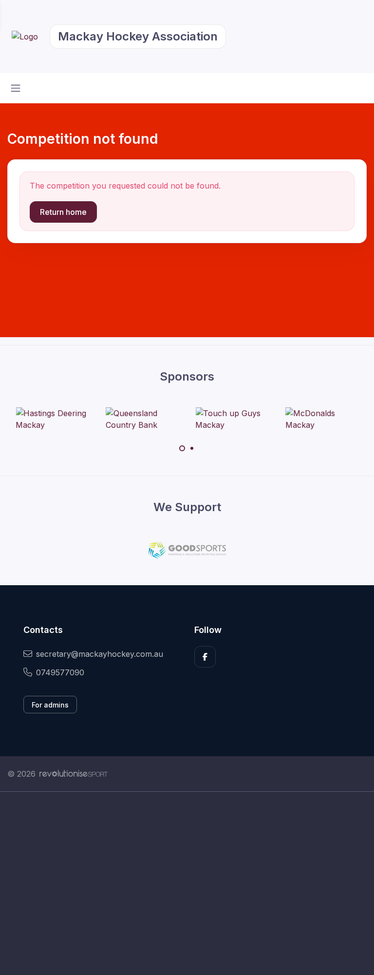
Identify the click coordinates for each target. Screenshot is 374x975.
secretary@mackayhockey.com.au (99, 654)
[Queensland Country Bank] (142, 419)
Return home (63, 212)
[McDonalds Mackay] (321, 419)
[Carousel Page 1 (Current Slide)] (182, 448)
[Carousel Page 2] (192, 448)
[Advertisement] (187, 883)
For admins (50, 705)
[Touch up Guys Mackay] (231, 419)
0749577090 (60, 672)
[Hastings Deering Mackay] (52, 419)
